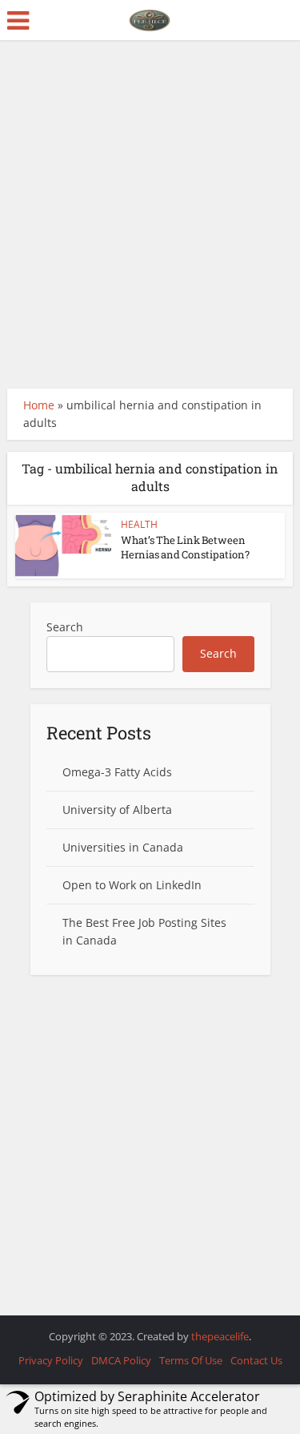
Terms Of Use (190, 1360)
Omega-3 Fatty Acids (117, 771)
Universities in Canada (122, 847)
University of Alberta (117, 809)
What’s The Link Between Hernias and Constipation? (185, 547)
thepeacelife (220, 1336)
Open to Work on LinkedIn (132, 884)
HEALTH (139, 524)
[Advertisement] (150, 214)
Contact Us (256, 1360)
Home (38, 405)
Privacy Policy (50, 1360)
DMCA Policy (121, 1360)
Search (64, 626)
